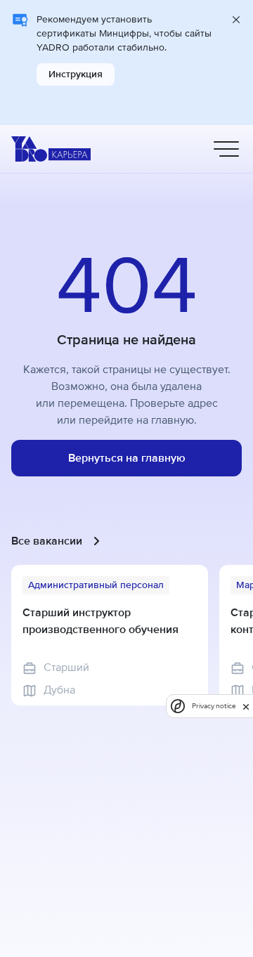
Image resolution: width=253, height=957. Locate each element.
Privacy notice (213, 706)
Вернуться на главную (127, 458)
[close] (246, 706)
